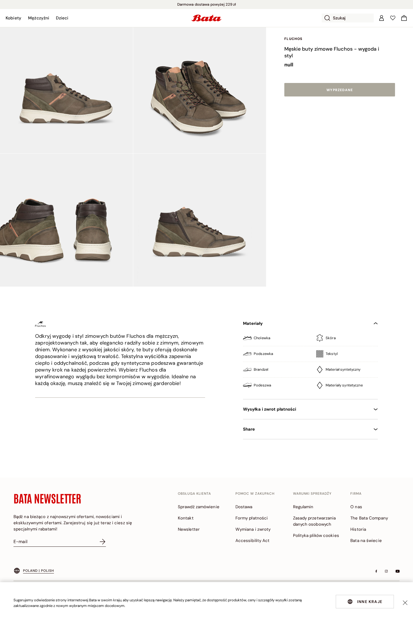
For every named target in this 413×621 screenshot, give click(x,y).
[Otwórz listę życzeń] (392, 18)
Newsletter (189, 529)
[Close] (405, 602)
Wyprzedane (339, 90)
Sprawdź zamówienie (198, 507)
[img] (310, 340)
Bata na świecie (366, 540)
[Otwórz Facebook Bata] (376, 571)
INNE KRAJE (369, 601)
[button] (13, 18)
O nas (356, 507)
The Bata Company (369, 518)
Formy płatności (251, 518)
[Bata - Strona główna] (206, 18)
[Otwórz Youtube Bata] (398, 571)
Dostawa (244, 507)
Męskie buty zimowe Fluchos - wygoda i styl (331, 52)
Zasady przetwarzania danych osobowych (314, 521)
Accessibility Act (252, 540)
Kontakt (186, 518)
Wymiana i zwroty (253, 529)
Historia (358, 529)
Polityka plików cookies (316, 535)
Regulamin (303, 507)
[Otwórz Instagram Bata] (386, 571)
